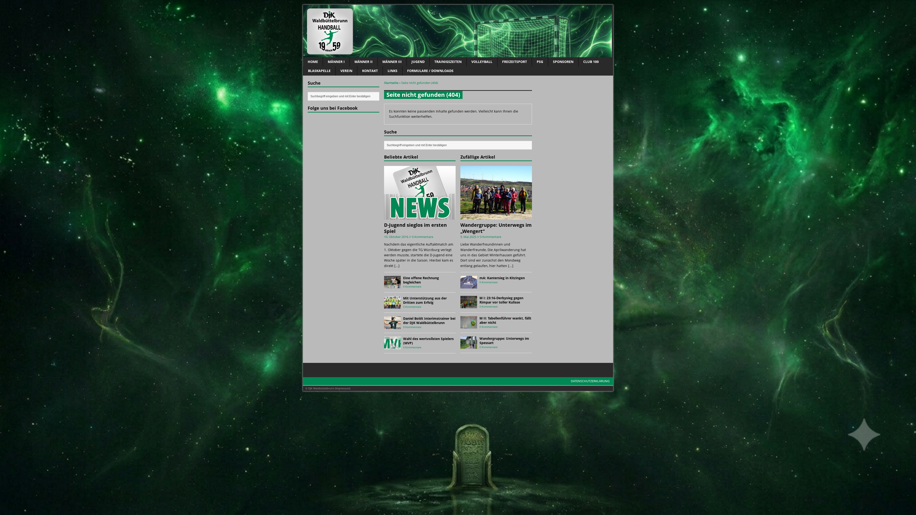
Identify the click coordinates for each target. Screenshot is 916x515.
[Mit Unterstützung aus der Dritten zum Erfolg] (392, 306)
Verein (346, 70)
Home (313, 61)
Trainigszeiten (448, 61)
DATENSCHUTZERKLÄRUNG (590, 381)
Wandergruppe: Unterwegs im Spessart (504, 340)
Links (392, 70)
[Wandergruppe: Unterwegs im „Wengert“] (496, 217)
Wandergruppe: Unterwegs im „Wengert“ (496, 228)
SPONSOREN (563, 61)
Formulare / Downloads (430, 70)
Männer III (392, 61)
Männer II (363, 61)
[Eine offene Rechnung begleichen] (392, 285)
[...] (397, 265)
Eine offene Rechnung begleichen (421, 280)
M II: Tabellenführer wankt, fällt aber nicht (505, 320)
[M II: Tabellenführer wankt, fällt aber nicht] (468, 326)
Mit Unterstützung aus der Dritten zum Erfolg (425, 300)
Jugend (418, 61)
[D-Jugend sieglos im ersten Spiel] (420, 217)
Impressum (342, 388)
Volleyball (481, 61)
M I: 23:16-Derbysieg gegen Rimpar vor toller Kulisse (501, 300)
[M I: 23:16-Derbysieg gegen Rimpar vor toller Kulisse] (468, 305)
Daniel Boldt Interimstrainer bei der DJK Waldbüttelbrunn (429, 320)
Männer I (336, 61)
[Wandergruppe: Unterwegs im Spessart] (468, 346)
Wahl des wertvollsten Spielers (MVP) (428, 340)
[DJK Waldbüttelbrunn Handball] (458, 31)
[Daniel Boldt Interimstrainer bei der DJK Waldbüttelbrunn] (392, 326)
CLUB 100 (591, 61)
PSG (540, 61)
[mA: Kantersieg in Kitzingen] (468, 285)
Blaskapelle (319, 70)
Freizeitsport (514, 61)
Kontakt (370, 70)
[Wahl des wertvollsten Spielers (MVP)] (392, 346)
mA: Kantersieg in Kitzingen (502, 278)
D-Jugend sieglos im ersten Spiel (415, 228)
